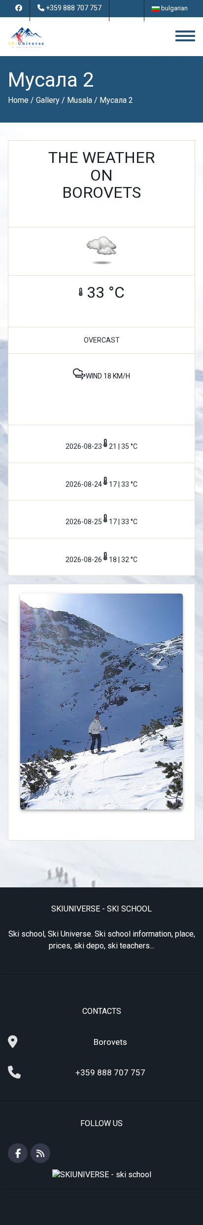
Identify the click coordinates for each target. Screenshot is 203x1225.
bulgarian (174, 8)
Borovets (110, 1042)
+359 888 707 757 (74, 8)
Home (18, 100)
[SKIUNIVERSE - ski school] (26, 37)
